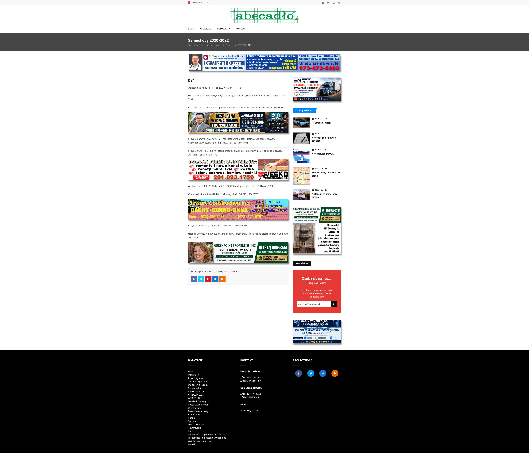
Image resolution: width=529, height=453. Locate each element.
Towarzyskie (194, 427)
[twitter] (328, 3)
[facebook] (323, 3)
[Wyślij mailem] (222, 279)
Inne (190, 431)
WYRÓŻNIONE (195, 398)
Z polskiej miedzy (197, 378)
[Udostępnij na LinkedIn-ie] (215, 279)
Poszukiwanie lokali (198, 404)
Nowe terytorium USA (323, 153)
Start (191, 29)
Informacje (193, 374)
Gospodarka (194, 388)
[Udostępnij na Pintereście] (208, 279)
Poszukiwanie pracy (198, 411)
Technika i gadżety (197, 381)
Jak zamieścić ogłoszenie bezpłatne (206, 434)
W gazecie (205, 29)
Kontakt (240, 29)
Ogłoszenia (223, 29)
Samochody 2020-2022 (236, 45)
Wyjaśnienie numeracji (199, 441)
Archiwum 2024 (196, 391)
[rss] (339, 3)
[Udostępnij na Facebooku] (194, 279)
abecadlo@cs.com (249, 410)
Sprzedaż (193, 421)
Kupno (191, 417)
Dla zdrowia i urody (198, 384)
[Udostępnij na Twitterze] (201, 279)
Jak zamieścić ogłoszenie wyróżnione (207, 437)
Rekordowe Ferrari (321, 122)
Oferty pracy (194, 407)
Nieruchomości (196, 424)
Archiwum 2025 (196, 394)
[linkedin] (333, 3)
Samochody (194, 414)
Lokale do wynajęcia (198, 401)
